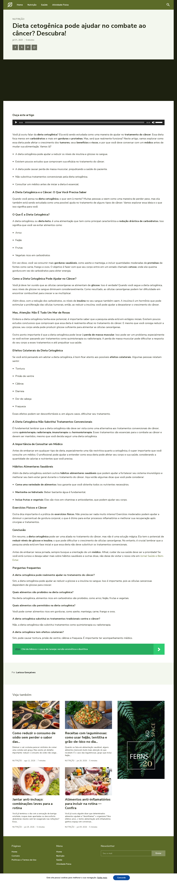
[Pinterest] (28, 47)
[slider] (159, 122)
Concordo (121, 877)
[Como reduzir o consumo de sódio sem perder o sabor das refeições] (35, 715)
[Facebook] (15, 47)
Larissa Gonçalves (26, 672)
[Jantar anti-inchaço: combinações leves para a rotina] (35, 781)
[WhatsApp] (34, 47)
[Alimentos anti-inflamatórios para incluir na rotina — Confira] (88, 781)
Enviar (158, 853)
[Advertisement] (88, 80)
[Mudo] (153, 122)
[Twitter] (21, 47)
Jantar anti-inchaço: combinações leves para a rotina (32, 803)
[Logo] (9, 4)
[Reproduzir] (16, 122)
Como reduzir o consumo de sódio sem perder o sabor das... (33, 737)
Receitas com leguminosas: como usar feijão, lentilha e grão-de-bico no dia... (86, 737)
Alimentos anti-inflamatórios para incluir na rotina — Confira (87, 803)
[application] (88, 122)
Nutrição (18, 19)
